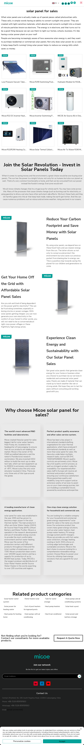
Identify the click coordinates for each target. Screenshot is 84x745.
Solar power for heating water (9, 608)
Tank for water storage (50, 600)
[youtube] (68, 3)
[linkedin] (63, 3)
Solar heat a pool (72, 606)
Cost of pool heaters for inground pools (32, 608)
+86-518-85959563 (17, 701)
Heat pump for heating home (12, 615)
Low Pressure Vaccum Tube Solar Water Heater (22, 82)
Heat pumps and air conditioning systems (73, 600)
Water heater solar (31, 599)
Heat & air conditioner (53, 614)
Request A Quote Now (68, 638)
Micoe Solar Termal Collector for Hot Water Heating (52, 149)
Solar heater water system (11, 600)
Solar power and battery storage (71, 615)
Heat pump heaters (52, 606)
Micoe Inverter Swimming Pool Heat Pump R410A (50, 116)
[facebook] (66, 3)
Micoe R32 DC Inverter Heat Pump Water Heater (22, 116)
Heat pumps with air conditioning (32, 615)
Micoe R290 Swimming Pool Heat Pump (46, 82)
